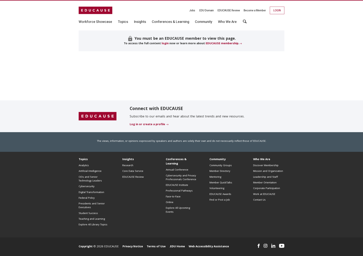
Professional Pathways (179, 191)
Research (127, 166)
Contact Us (259, 200)
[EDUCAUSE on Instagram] (266, 245)
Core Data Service (132, 171)
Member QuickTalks (220, 183)
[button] (244, 23)
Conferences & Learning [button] (170, 21)
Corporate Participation (266, 188)
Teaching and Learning (92, 219)
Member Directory (219, 171)
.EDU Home (177, 246)
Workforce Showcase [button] (95, 21)
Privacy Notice (133, 246)
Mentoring (215, 177)
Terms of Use (156, 246)
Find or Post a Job (219, 200)
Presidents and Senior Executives (92, 206)
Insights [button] (140, 21)
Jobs (192, 10)
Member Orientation (265, 183)
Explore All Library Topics (93, 225)
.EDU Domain (206, 10)
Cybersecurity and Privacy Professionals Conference (181, 178)
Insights (128, 159)
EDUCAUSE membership (222, 43)
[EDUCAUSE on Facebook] (259, 245)
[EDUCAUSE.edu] (95, 10)
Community (217, 159)
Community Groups (220, 166)
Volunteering (216, 188)
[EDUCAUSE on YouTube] (281, 245)
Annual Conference (177, 170)
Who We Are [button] (227, 21)
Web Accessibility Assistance (209, 246)
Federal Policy (87, 198)
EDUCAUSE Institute (177, 185)
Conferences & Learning (176, 161)
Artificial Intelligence (90, 171)
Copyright (86, 246)
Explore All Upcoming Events (178, 210)
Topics (83, 159)
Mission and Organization (268, 171)
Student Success (88, 213)
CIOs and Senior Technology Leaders (90, 179)
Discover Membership (265, 166)
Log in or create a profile (147, 124)
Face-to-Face (173, 197)
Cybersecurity (87, 187)
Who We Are (261, 159)
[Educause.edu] (97, 116)
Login (277, 10)
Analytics (84, 166)
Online (169, 202)
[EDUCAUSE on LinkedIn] (273, 245)
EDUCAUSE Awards (220, 194)
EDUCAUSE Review (229, 10)
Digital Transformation (91, 192)
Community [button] (203, 21)
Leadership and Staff (265, 177)
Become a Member (255, 10)
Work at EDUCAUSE (264, 194)
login (165, 43)
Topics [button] (123, 21)
